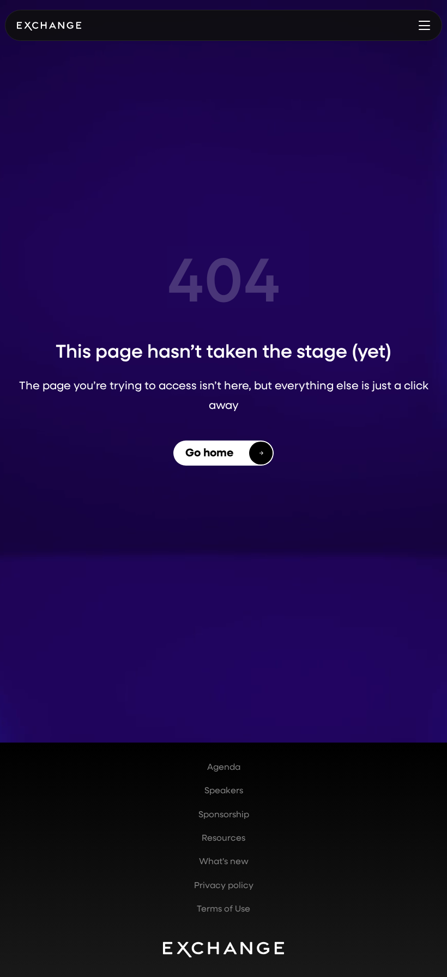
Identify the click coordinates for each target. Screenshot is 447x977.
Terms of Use (223, 908)
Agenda (223, 766)
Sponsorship (223, 814)
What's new (224, 860)
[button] (424, 25)
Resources (223, 837)
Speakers (223, 790)
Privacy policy (223, 884)
